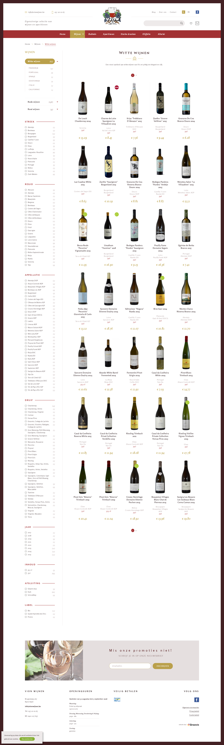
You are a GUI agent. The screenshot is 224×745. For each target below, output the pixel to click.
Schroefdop (41, 595)
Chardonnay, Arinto (41, 409)
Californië (40, 89)
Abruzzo (41, 190)
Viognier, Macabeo (41, 514)
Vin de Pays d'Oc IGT (41, 390)
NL (183, 12)
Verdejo (41, 499)
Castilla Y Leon (41, 140)
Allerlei (161, 34)
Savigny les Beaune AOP (41, 371)
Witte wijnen (50, 44)
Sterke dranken (128, 34)
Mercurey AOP (41, 334)
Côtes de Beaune (41, 215)
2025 (41, 554)
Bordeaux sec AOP (41, 290)
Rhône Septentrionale (41, 252)
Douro (41, 143)
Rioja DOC (41, 352)
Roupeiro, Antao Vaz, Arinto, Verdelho (41, 465)
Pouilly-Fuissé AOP (41, 346)
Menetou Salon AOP (41, 331)
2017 (41, 532)
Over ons (162, 12)
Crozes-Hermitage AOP (41, 309)
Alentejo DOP (41, 280)
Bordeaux (41, 130)
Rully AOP (41, 359)
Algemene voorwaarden (190, 708)
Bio (41, 611)
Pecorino (41, 445)
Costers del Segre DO (41, 299)
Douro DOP (41, 312)
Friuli (41, 227)
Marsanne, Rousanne (41, 442)
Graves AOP (41, 318)
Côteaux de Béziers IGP (41, 302)
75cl (41, 573)
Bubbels (92, 34)
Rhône (41, 168)
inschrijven (163, 666)
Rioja (41, 255)
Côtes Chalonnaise (41, 212)
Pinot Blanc (41, 451)
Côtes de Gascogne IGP (41, 305)
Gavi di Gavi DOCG (41, 315)
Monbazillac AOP (41, 337)
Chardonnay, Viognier (41, 412)
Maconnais (41, 243)
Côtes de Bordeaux (41, 218)
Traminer (41, 492)
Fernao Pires (41, 418)
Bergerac (41, 202)
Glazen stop (41, 589)
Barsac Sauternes (41, 196)
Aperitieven (108, 34)
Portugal (40, 72)
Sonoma (41, 171)
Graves (41, 233)
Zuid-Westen (41, 174)
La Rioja (41, 149)
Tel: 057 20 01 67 (31, 711)
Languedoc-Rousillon (41, 152)
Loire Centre (41, 240)
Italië (40, 85)
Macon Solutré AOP (41, 327)
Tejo (41, 265)
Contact (173, 12)
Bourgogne (41, 133)
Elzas (41, 146)
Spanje (40, 76)
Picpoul (41, 448)
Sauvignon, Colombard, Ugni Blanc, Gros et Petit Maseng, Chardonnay (41, 478)
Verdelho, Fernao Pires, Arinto (41, 502)
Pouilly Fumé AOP (41, 349)
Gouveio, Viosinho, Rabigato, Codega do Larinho (41, 425)
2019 (41, 539)
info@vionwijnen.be (36, 12)
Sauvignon (41, 473)
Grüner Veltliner (41, 439)
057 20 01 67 (60, 12)
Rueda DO (41, 356)
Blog (154, 12)
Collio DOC (41, 296)
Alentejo (41, 127)
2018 (41, 536)
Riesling (41, 461)
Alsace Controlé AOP (41, 284)
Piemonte (41, 162)
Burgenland (41, 136)
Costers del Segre (41, 208)
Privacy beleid (194, 711)
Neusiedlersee (41, 246)
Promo (41, 617)
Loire (41, 155)
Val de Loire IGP (41, 384)
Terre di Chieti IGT (41, 377)
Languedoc (41, 237)
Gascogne (41, 230)
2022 (41, 545)
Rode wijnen (40, 102)
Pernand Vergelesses (41, 340)
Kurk (41, 592)
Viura (41, 517)
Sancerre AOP (41, 365)
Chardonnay (41, 406)
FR (188, 12)
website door (182, 724)
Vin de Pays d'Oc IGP (41, 387)
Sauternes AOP (41, 368)
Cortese (41, 415)
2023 (41, 548)
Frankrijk (40, 68)
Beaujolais (41, 199)
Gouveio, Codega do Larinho (41, 421)
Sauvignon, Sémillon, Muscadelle (41, 488)
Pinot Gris (41, 457)
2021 (41, 542)
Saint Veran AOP (41, 362)
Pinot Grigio (41, 454)
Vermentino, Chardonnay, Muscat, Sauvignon (41, 506)
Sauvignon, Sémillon (41, 484)
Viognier (41, 511)
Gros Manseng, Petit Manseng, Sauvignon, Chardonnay (41, 431)
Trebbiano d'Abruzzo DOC (41, 381)
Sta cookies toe (27, 739)
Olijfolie (146, 34)
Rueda (41, 259)
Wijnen (77, 34)
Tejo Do (41, 374)
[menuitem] (62, 34)
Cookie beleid (194, 715)
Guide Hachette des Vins (41, 614)
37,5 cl (41, 570)
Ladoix (41, 321)
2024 (41, 551)
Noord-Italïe (41, 158)
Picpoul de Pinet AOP (41, 343)
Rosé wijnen (40, 109)
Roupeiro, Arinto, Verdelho (41, 469)
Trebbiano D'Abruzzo (41, 496)
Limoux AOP (41, 324)
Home (62, 34)
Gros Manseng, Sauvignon (41, 436)
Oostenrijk (40, 81)
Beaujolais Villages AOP (41, 287)
